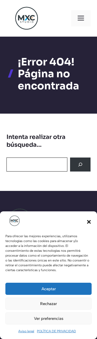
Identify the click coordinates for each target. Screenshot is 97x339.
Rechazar (48, 303)
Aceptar (48, 288)
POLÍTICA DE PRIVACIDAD (56, 331)
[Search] (80, 165)
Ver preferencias (48, 318)
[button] (89, 222)
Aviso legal (26, 331)
